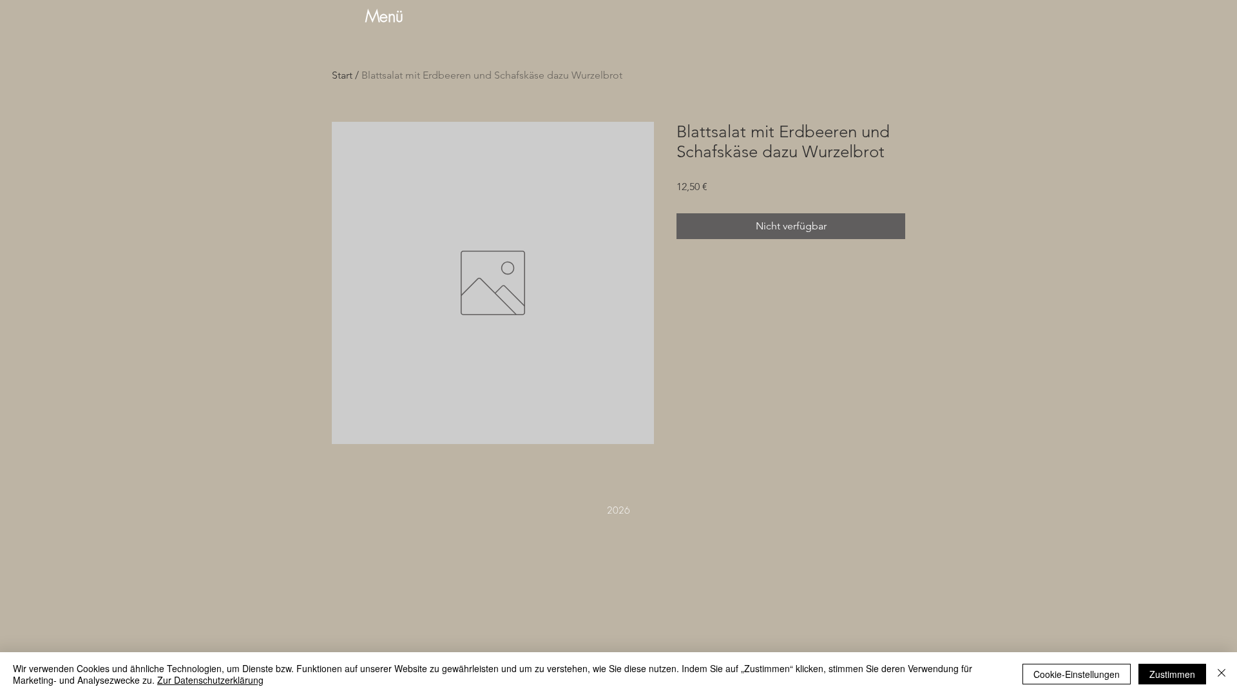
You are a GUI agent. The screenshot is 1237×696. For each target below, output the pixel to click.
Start (342, 75)
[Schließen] (1221, 674)
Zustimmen (1172, 674)
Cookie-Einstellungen (1076, 674)
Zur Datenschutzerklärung (210, 679)
